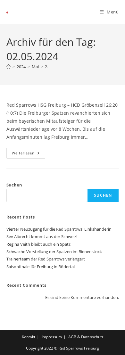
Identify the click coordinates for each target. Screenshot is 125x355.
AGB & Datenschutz (86, 337)
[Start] (8, 67)
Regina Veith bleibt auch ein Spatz (38, 244)
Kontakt (28, 337)
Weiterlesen (28, 151)
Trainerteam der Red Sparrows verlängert (45, 259)
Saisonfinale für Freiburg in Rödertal (40, 266)
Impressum (52, 337)
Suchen (14, 185)
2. (46, 67)
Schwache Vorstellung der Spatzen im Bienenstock (54, 251)
